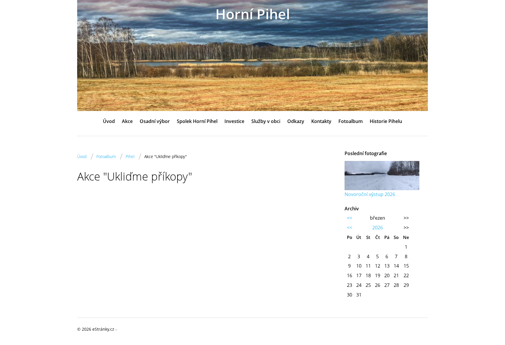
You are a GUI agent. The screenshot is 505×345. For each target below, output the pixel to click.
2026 (377, 227)
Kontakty (321, 121)
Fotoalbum (350, 121)
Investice (234, 121)
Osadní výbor (155, 121)
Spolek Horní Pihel (197, 121)
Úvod (109, 121)
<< (349, 218)
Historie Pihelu (386, 121)
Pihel (130, 156)
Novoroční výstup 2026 (370, 194)
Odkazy (295, 121)
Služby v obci (265, 121)
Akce (127, 121)
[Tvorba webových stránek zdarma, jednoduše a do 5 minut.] (116, 329)
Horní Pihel (252, 13)
